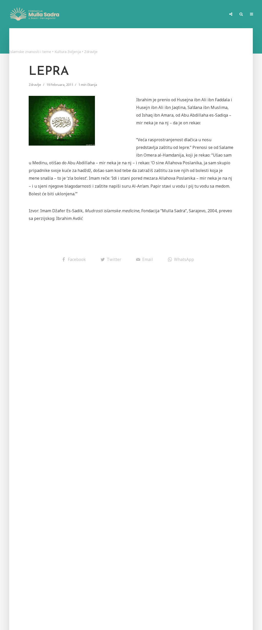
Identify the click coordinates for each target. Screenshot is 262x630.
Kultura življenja (67, 51)
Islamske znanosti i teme (30, 51)
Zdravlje (90, 51)
